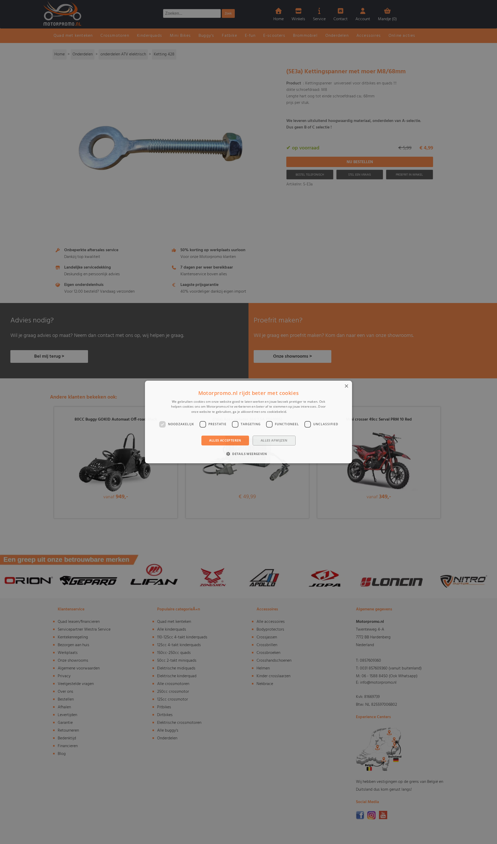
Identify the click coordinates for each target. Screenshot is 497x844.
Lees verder (297, 411)
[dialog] (248, 422)
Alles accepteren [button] (225, 440)
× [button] (346, 386)
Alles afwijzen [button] (274, 440)
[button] (248, 454)
